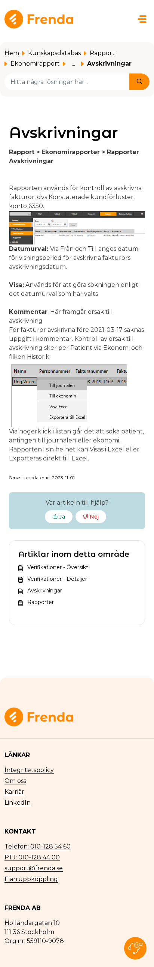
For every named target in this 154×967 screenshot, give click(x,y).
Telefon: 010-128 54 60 (37, 846)
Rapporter (40, 602)
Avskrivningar (44, 590)
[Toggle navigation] (142, 19)
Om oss (15, 780)
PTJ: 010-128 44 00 (32, 857)
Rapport (102, 53)
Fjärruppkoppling (31, 879)
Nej (94, 516)
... (73, 63)
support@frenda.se (33, 868)
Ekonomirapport (35, 63)
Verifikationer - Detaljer (57, 579)
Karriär (14, 791)
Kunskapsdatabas (54, 53)
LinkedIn (17, 802)
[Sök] (139, 81)
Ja (62, 516)
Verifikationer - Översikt (57, 567)
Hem (11, 53)
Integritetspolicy (29, 770)
